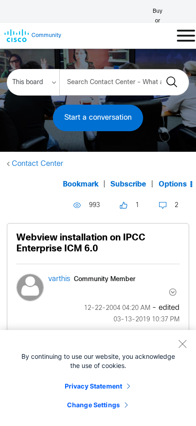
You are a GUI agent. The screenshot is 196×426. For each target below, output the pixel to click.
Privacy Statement (93, 386)
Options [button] (173, 184)
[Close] (182, 343)
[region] (98, 378)
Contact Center (37, 163)
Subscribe (128, 184)
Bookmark (80, 184)
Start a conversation (98, 117)
